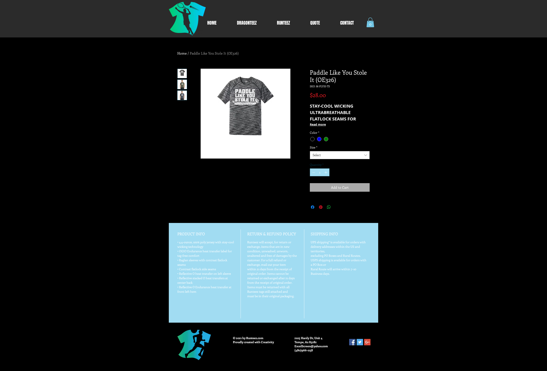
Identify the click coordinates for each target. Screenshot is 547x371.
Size (313, 147)
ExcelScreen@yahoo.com (311, 346)
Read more (318, 124)
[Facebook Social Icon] (352, 342)
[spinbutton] (319, 172)
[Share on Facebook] (312, 207)
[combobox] (340, 155)
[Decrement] (313, 172)
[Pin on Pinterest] (320, 207)
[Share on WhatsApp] (328, 207)
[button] (370, 22)
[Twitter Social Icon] (360, 342)
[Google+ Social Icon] (367, 342)
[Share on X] (337, 207)
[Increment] (326, 172)
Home (182, 53)
